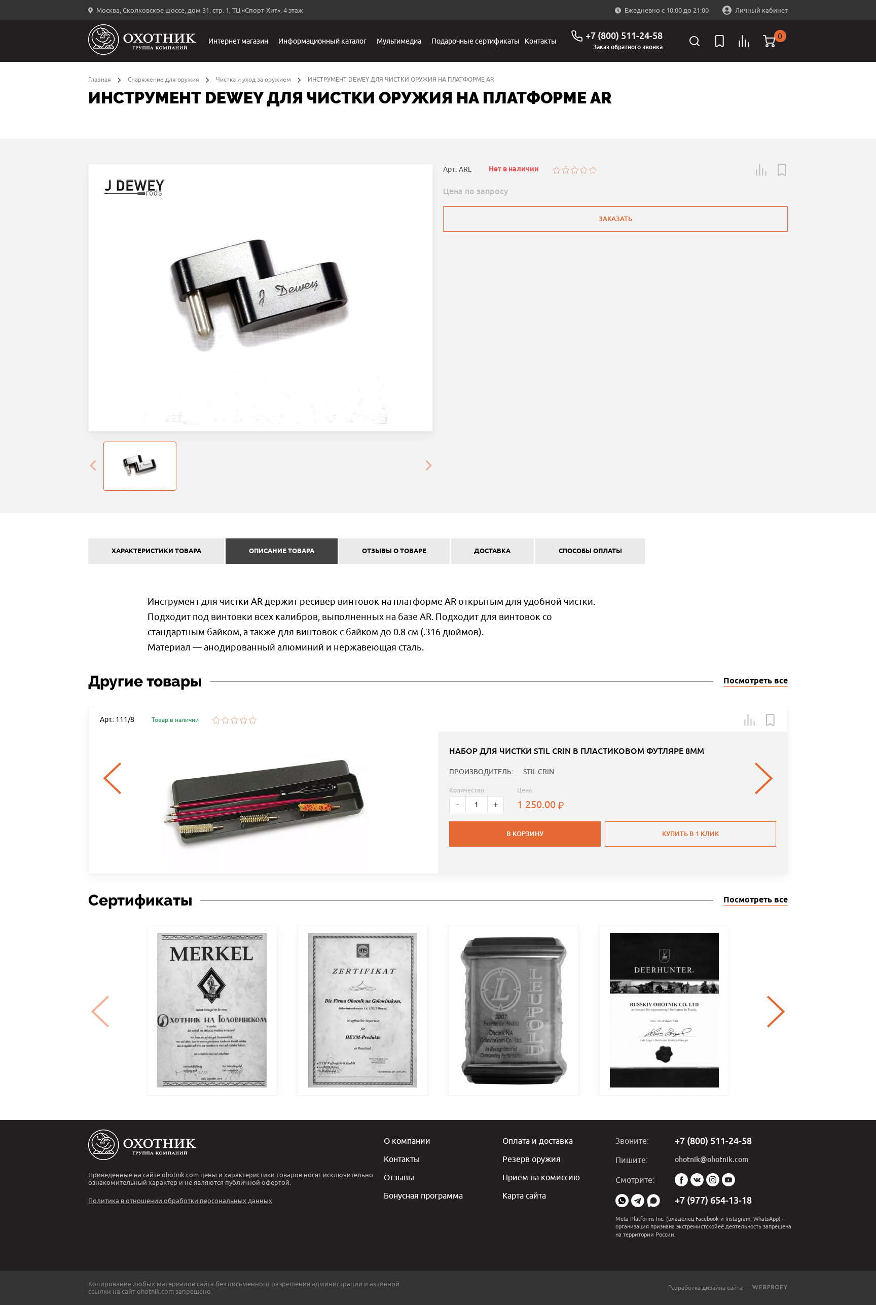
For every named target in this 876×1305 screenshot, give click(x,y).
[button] (761, 170)
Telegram (637, 1200)
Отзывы (399, 1177)
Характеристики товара (156, 551)
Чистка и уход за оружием (253, 79)
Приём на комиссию (541, 1177)
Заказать (615, 218)
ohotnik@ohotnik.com (711, 1159)
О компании (407, 1140)
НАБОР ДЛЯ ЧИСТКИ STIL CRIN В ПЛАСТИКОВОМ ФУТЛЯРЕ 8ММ (576, 751)
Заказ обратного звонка (628, 47)
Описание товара (281, 551)
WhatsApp (622, 1200)
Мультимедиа (399, 41)
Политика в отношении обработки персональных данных (180, 1201)
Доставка (492, 551)
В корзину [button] (524, 833)
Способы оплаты (590, 551)
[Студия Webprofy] (770, 1287)
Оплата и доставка (537, 1140)
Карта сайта (524, 1195)
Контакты (541, 41)
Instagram (712, 1179)
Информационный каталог (322, 41)
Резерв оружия (531, 1159)
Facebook (681, 1179)
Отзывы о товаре (394, 551)
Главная (99, 79)
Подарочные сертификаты (475, 41)
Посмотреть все (755, 681)
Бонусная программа (423, 1195)
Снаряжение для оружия (163, 79)
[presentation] (92, 466)
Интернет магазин (238, 41)
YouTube (728, 1179)
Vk (697, 1179)
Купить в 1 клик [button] (690, 833)
